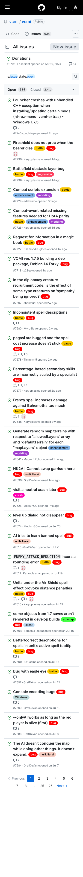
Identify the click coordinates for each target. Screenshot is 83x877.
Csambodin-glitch (35, 249)
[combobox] (39, 76)
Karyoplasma (32, 159)
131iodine (30, 662)
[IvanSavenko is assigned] (15, 154)
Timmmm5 (30, 359)
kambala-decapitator (37, 630)
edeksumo (30, 201)
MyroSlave (31, 328)
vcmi (13, 21)
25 (42, 786)
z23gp (27, 270)
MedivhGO (30, 505)
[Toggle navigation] (7, 7)
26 (51, 786)
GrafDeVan (31, 480)
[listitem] (41, 116)
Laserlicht (23, 64)
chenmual (30, 303)
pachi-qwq (31, 133)
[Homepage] (41, 7)
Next (60, 786)
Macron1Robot (33, 459)
